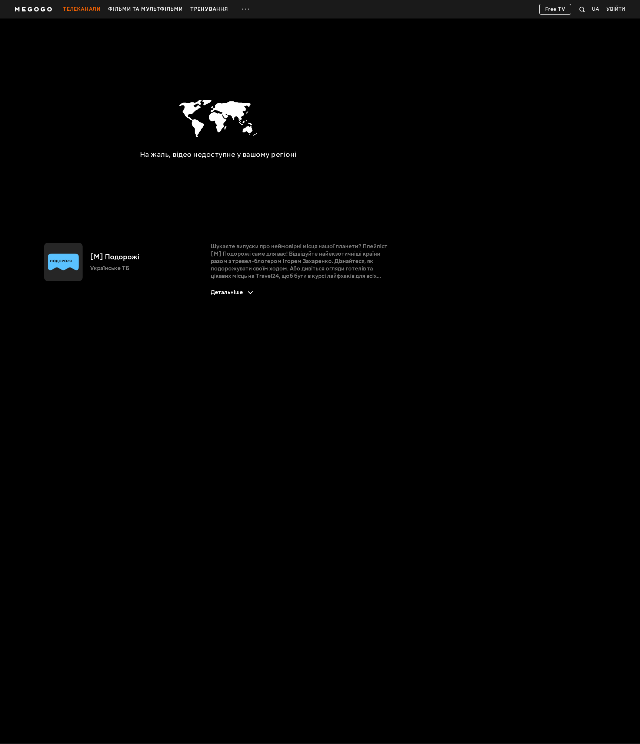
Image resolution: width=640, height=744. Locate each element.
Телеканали (82, 9)
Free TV (555, 9)
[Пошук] (582, 9)
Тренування (209, 9)
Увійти (615, 9)
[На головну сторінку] (33, 9)
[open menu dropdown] (245, 9)
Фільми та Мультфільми (145, 9)
